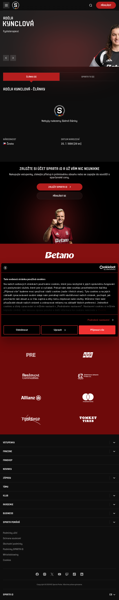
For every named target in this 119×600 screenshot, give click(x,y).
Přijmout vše (97, 330)
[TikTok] (74, 574)
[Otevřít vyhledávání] (91, 5)
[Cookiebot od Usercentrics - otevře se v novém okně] (101, 268)
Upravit (58, 330)
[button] (6, 58)
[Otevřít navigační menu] (6, 5)
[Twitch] (67, 574)
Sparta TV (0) (87, 76)
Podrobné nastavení (99, 320)
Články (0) (31, 76)
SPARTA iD (8, 594)
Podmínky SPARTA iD (13, 549)
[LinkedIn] (82, 574)
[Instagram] (44, 574)
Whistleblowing (10, 554)
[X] (52, 574)
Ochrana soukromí (12, 538)
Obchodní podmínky (12, 543)
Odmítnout (22, 330)
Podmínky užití (10, 532)
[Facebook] (37, 574)
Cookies (7, 560)
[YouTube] (59, 574)
